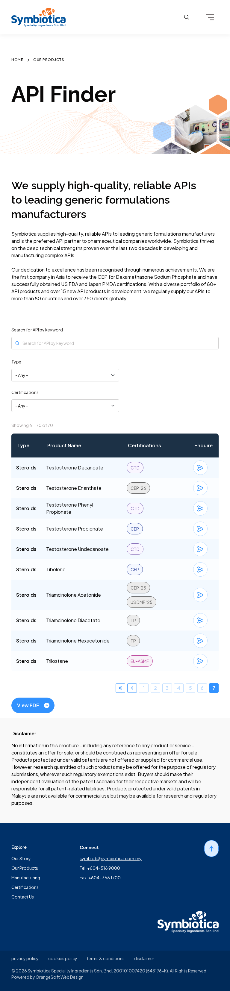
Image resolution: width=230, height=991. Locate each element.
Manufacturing (25, 877)
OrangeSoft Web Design (60, 977)
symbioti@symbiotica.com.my (111, 858)
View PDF (28, 705)
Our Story (21, 858)
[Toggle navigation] (210, 17)
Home (17, 60)
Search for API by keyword (37, 329)
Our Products (24, 868)
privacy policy (25, 958)
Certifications (25, 392)
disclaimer (144, 958)
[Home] (38, 17)
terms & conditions (106, 958)
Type (16, 361)
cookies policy (62, 958)
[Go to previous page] (132, 688)
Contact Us (22, 896)
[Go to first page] (120, 688)
